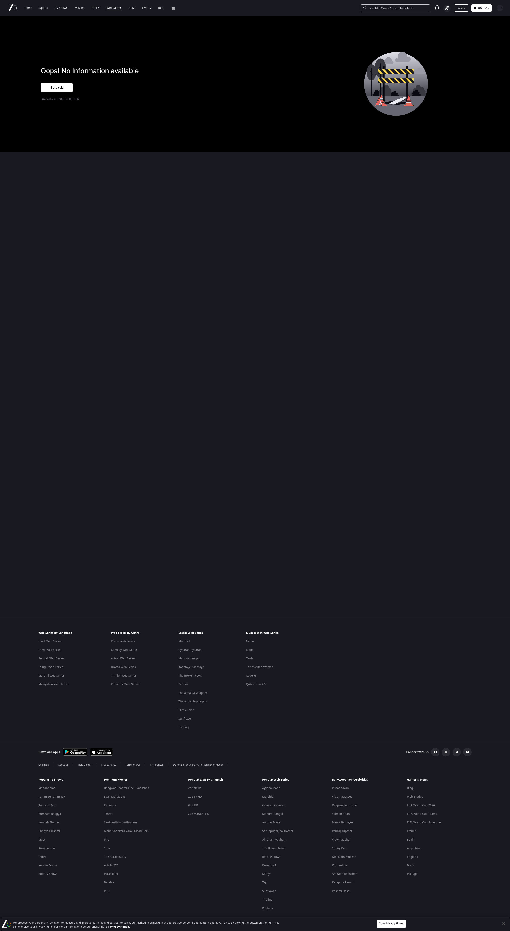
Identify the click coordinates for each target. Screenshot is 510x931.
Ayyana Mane (271, 788)
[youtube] (467, 752)
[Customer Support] (437, 8)
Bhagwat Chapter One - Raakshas (126, 788)
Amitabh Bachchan (344, 874)
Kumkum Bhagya (49, 814)
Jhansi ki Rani (47, 805)
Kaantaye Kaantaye (191, 667)
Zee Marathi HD (198, 814)
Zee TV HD (195, 797)
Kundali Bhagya (48, 822)
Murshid (184, 641)
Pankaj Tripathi (342, 831)
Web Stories (415, 797)
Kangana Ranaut (343, 882)
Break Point (186, 710)
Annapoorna (46, 848)
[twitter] (457, 752)
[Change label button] (447, 8)
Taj (264, 882)
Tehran (108, 814)
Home (28, 8)
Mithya (266, 874)
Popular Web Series (275, 780)
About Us (63, 765)
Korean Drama (48, 865)
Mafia (250, 650)
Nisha (250, 641)
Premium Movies (115, 780)
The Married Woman (259, 667)
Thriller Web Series (124, 676)
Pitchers (267, 908)
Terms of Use (133, 765)
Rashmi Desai (341, 891)
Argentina (413, 848)
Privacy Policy (108, 765)
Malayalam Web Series (53, 684)
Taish (249, 658)
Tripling (183, 727)
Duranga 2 (269, 865)
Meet (41, 840)
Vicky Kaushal (341, 840)
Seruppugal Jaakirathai (277, 831)
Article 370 (111, 865)
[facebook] (435, 752)
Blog (410, 788)
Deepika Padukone (344, 805)
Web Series (114, 8)
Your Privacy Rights (391, 923)
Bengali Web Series (51, 658)
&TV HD (193, 805)
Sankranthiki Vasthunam (120, 822)
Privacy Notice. (120, 926)
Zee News (194, 788)
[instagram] (446, 752)
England (412, 857)
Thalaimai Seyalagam (192, 693)
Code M (251, 676)
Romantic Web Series (125, 684)
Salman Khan (341, 814)
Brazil (411, 865)
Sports (43, 8)
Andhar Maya (271, 822)
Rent (161, 8)
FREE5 (95, 8)
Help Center (84, 765)
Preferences (156, 765)
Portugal (412, 874)
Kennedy (110, 805)
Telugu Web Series (50, 667)
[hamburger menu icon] (500, 8)
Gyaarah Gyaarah (190, 650)
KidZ (132, 8)
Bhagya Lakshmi (49, 831)
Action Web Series (123, 658)
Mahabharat (46, 788)
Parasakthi (111, 874)
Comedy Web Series (124, 650)
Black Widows (271, 857)
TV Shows (61, 8)
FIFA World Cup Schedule (424, 822)
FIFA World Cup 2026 (421, 805)
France (411, 831)
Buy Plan (483, 8)
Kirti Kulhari (340, 865)
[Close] (503, 923)
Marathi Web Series (51, 676)
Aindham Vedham (274, 840)
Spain (411, 840)
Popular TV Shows (50, 780)
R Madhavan (340, 788)
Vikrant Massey (342, 797)
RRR (106, 891)
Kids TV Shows (47, 874)
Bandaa (109, 882)
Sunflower (185, 719)
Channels (43, 765)
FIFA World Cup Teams (422, 814)
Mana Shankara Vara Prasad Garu (126, 831)
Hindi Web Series (49, 641)
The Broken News (190, 676)
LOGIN (461, 8)
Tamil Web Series (49, 650)
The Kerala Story (115, 857)
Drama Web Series (123, 667)
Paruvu (183, 684)
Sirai (107, 848)
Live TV (146, 8)
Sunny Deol (339, 848)
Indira (42, 857)
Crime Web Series (123, 641)
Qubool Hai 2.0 (256, 684)
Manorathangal (188, 658)
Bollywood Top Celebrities (350, 780)
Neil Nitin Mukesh (344, 857)
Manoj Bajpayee (342, 822)
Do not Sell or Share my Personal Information (198, 765)
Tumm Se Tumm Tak (51, 797)
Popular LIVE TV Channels (205, 780)
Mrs (106, 840)
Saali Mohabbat (114, 797)
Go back (56, 87)
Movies (79, 8)
